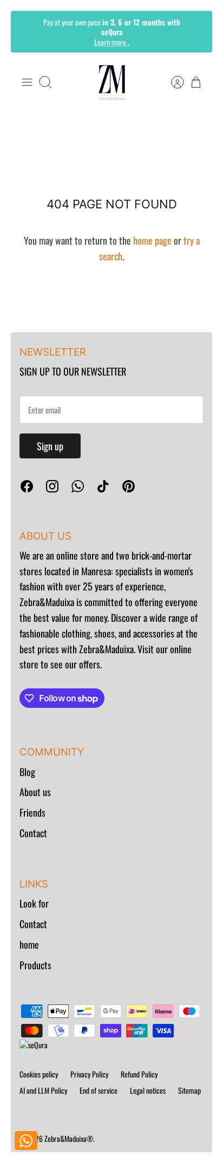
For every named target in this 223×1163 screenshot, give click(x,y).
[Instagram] (52, 486)
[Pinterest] (128, 486)
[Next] (196, 31)
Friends (32, 812)
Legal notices (148, 1090)
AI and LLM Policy (43, 1090)
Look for (34, 903)
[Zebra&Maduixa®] (111, 82)
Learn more (111, 41)
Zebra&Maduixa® (68, 1138)
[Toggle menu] (27, 82)
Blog (27, 772)
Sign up (50, 446)
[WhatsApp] (77, 486)
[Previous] (26, 31)
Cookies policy (38, 1074)
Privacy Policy (89, 1074)
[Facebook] (27, 486)
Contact (33, 833)
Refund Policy (139, 1074)
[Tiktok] (103, 486)
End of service (98, 1090)
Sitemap (189, 1090)
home (29, 944)
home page (152, 240)
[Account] (172, 82)
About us (35, 792)
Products (35, 965)
